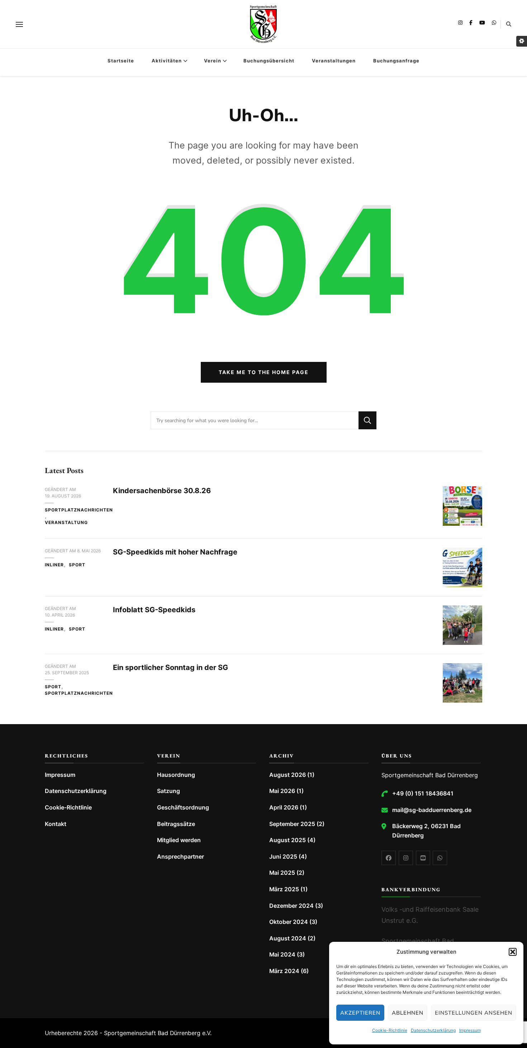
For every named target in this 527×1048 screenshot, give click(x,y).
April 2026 (283, 807)
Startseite (121, 60)
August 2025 (287, 840)
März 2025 (284, 889)
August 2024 (287, 938)
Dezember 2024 (291, 905)
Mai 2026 (282, 791)
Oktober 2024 (288, 922)
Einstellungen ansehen (473, 1012)
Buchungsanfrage (396, 60)
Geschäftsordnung (183, 807)
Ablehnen (407, 1012)
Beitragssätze (176, 824)
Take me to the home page (264, 372)
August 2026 (287, 774)
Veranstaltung (66, 522)
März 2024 (284, 971)
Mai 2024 (282, 954)
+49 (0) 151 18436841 (423, 793)
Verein (212, 60)
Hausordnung (176, 774)
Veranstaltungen (334, 60)
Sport (77, 564)
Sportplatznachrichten (79, 510)
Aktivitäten (167, 60)
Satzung (168, 791)
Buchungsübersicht (268, 60)
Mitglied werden (179, 840)
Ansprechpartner (180, 856)
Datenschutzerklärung (433, 1030)
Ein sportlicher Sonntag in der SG (170, 667)
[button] (512, 951)
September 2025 (292, 824)
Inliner (54, 564)
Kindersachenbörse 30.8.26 (162, 490)
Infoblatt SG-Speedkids (154, 609)
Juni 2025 (283, 856)
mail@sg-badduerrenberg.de (431, 810)
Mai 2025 (282, 872)
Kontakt (55, 824)
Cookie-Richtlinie (389, 1030)
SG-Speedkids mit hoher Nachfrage (175, 552)
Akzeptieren (360, 1012)
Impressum (470, 1030)
